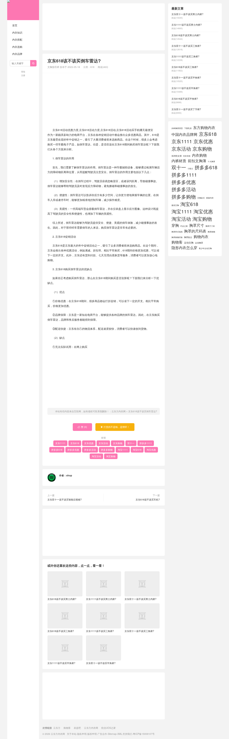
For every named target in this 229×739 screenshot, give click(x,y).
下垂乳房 (188, 128)
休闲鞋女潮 (176, 155)
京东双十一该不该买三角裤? (139, 631)
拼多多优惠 (73, 449)
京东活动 (103, 443)
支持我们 (127, 733)
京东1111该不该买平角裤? (61, 663)
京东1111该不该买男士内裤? (101, 599)
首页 (14, 25)
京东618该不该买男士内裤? (61, 599)
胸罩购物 (211, 231)
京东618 (74, 443)
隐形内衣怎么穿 (184, 247)
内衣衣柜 (186, 156)
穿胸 (175, 225)
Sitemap (112, 733)
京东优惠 (89, 443)
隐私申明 (82, 733)
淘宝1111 (123, 449)
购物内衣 (201, 236)
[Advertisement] (103, 26)
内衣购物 (199, 155)
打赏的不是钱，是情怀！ (114, 427)
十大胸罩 (211, 161)
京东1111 (60, 443)
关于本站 (71, 733)
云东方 (56, 727)
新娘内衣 (210, 198)
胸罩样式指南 (177, 231)
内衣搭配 (17, 39)
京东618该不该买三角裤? (60, 631)
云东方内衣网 (23, 10)
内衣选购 (17, 46)
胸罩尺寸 (196, 225)
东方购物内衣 (204, 127)
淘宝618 (137, 449)
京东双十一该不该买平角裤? (101, 663)
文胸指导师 (53, 67)
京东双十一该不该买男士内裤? (140, 599)
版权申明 (92, 733)
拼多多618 (56, 449)
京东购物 (117, 443)
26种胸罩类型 (177, 128)
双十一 (130, 443)
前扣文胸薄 (197, 160)
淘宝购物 (111, 456)
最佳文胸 (175, 205)
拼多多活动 (90, 449)
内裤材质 (178, 160)
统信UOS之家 (108, 727)
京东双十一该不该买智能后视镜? (64, 499)
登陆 (23, 71)
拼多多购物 (107, 449)
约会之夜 (184, 226)
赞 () (82, 427)
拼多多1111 (145, 443)
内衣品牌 (17, 54)
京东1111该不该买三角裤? (100, 631)
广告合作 (102, 733)
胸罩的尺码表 (195, 230)
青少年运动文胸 (205, 248)
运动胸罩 (199, 242)
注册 (23, 75)
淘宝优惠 (151, 449)
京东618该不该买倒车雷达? (142, 411)
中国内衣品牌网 (184, 134)
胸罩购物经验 (177, 237)
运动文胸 (188, 242)
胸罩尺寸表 (210, 226)
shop (69, 475)
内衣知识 (17, 32)
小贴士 (190, 168)
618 (92, 67)
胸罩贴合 (188, 237)
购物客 (177, 242)
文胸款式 (201, 198)
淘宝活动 (96, 456)
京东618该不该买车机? (148, 499)
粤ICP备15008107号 (144, 733)
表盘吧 (77, 727)
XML (119, 733)
